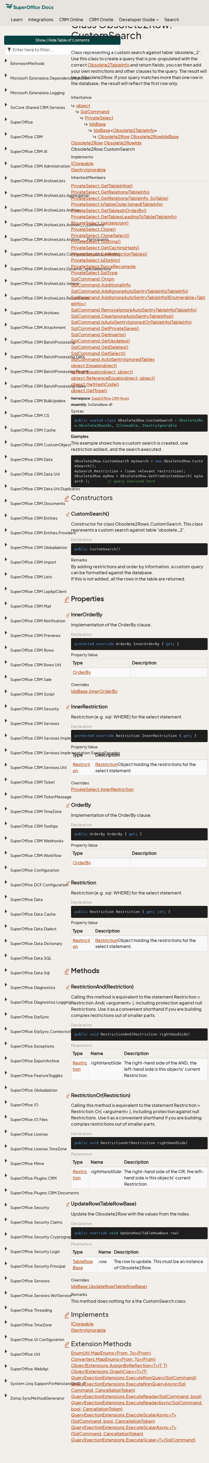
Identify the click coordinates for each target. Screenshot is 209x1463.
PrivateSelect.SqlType (94, 272)
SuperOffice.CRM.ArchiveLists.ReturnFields (49, 298)
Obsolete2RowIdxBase (155, 136)
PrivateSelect (99, 118)
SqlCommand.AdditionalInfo (101, 285)
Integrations (40, 19)
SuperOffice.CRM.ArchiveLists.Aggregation (49, 195)
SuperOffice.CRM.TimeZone (36, 811)
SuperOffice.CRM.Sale (31, 679)
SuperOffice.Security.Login (35, 1251)
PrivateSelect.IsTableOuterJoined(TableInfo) (117, 204)
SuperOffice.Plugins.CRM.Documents (44, 1193)
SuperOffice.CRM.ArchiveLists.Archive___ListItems (57, 224)
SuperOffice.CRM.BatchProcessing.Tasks (48, 386)
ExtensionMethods (27, 63)
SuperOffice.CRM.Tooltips (34, 826)
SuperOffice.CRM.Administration (40, 166)
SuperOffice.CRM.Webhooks (36, 841)
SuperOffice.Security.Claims (36, 1222)
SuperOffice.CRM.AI (28, 151)
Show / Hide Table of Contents (62, 40)
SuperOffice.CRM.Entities (33, 518)
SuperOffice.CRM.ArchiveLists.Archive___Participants (59, 239)
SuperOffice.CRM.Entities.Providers (43, 532)
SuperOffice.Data (26, 899)
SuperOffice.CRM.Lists (31, 576)
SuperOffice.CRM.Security (34, 709)
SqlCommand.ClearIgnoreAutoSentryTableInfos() (122, 316)
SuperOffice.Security (29, 1207)
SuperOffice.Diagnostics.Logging (40, 1002)
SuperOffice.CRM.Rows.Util (35, 665)
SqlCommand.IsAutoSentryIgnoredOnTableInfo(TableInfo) (131, 322)
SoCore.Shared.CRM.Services (37, 107)
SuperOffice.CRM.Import (33, 562)
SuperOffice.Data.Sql (30, 973)
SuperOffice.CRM (26, 136)
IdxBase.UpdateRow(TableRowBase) (109, 1286)
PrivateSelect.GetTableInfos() (102, 186)
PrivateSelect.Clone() (93, 229)
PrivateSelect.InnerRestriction (102, 789)
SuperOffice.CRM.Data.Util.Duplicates (45, 488)
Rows (124, 398)
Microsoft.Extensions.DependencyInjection (49, 78)
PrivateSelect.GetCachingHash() (105, 247)
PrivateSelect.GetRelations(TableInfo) (110, 192)
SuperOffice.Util (25, 1354)
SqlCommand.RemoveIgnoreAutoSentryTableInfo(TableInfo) (133, 310)
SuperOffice (21, 122)
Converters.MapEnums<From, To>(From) (113, 1359)
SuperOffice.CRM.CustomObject (40, 444)
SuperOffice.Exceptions (32, 1046)
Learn (17, 19)
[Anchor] (68, 497)
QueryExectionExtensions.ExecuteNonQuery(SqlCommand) (133, 1377)
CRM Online (71, 19)
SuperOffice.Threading (31, 1310)
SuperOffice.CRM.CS (29, 415)
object (83, 105)
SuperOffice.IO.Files (29, 1119)
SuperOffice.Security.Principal (37, 1266)
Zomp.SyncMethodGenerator (37, 1398)
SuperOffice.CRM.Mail (30, 606)
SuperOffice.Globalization (33, 1090)
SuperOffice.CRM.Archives (34, 312)
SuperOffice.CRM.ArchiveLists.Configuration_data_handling (65, 254)
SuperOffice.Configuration (34, 870)
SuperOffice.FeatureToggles (36, 1075)
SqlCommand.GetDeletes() (99, 347)
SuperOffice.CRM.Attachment (38, 327)
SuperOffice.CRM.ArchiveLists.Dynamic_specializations (60, 268)
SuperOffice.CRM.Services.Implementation (50, 738)
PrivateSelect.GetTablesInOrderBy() (108, 210)
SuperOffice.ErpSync (29, 1017)
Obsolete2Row (113, 136)
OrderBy (82, 672)
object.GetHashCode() (95, 384)
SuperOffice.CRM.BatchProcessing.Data (47, 356)
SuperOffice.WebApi (29, 1369)
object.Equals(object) (94, 365)
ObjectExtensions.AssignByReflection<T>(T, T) (119, 1365)
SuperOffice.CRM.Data (31, 459)
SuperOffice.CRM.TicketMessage (41, 797)
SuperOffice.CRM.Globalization (38, 547)
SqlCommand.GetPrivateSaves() (105, 328)
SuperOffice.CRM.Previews (35, 635)
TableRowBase (83, 1264)
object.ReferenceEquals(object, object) (113, 378)
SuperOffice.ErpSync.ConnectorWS (43, 1031)
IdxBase (97, 124)
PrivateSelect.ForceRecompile (103, 266)
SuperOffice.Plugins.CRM (33, 1178)
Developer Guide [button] (137, 19)
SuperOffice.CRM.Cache (33, 430)
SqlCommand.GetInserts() (98, 334)
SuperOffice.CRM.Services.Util (38, 767)
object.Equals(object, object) (102, 372)
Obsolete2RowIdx (123, 143)
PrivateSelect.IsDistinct (95, 260)
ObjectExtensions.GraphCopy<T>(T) (109, 1371)
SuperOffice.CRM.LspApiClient (38, 591)
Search (171, 19)
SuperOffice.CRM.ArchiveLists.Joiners (44, 283)
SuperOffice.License (29, 1134)
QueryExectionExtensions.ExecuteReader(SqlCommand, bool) (136, 1396)
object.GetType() (89, 390)
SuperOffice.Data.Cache (33, 914)
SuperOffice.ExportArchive (34, 1061)
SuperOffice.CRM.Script (32, 694)
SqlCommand (95, 111)
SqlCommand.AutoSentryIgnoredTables (113, 359)
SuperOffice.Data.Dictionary (36, 943)
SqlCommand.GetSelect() (98, 353)
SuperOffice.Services (30, 1281)
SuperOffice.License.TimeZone (38, 1149)
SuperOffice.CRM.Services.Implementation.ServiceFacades (65, 753)
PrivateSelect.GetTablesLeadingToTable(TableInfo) (124, 216)
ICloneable (82, 163)
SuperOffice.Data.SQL (30, 958)
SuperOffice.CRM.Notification (37, 621)
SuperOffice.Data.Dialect (33, 929)
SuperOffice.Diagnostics (32, 987)
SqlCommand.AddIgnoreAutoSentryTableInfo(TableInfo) (129, 291)
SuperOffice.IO (24, 1105)
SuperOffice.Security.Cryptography (43, 1237)
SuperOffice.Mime (27, 1163)
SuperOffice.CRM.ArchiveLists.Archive (45, 210)
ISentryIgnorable (88, 169)
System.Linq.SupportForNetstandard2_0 (47, 1383)
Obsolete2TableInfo (108, 65)
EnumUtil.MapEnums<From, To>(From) (111, 1353)
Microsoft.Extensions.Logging (37, 92)
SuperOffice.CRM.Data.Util (35, 474)
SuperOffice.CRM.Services (34, 723)
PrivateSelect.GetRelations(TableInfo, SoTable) (119, 198)
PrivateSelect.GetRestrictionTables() (109, 254)
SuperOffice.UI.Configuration (37, 1339)
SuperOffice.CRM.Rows (32, 650)
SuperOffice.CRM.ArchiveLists (37, 180)
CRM (115, 398)
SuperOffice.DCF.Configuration (39, 885)
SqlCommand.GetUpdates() (100, 341)
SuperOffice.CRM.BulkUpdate (38, 400)
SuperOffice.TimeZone (31, 1325)
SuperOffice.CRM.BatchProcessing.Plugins (49, 371)
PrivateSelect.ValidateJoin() (99, 223)
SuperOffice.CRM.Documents (37, 503)
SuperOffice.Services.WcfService (41, 1295)
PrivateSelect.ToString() (96, 241)
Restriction (81, 767)
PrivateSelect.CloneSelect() (100, 235)
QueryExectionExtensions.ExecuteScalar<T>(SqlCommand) (133, 1440)
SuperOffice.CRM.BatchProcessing (42, 342)
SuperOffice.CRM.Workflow (36, 855)
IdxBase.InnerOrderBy (94, 691)
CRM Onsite (101, 19)
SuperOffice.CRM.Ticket (32, 782)
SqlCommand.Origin (92, 279)
